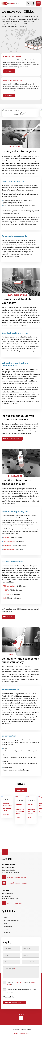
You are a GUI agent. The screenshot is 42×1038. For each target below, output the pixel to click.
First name (9, 948)
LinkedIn (21, 1018)
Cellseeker (8, 926)
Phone (25, 955)
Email (7, 955)
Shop (6, 917)
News (6, 923)
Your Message (10, 969)
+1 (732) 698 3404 (15, 903)
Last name (27, 948)
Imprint (15, 1033)
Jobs (6, 929)
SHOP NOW (7, 617)
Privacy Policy (24, 1033)
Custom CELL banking (12, 920)
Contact (7, 932)
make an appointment (13, 1002)
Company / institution (30, 962)
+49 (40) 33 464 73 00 (16, 877)
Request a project (11, 439)
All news (20, 790)
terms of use (21, 982)
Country (7, 962)
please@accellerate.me (17, 883)
